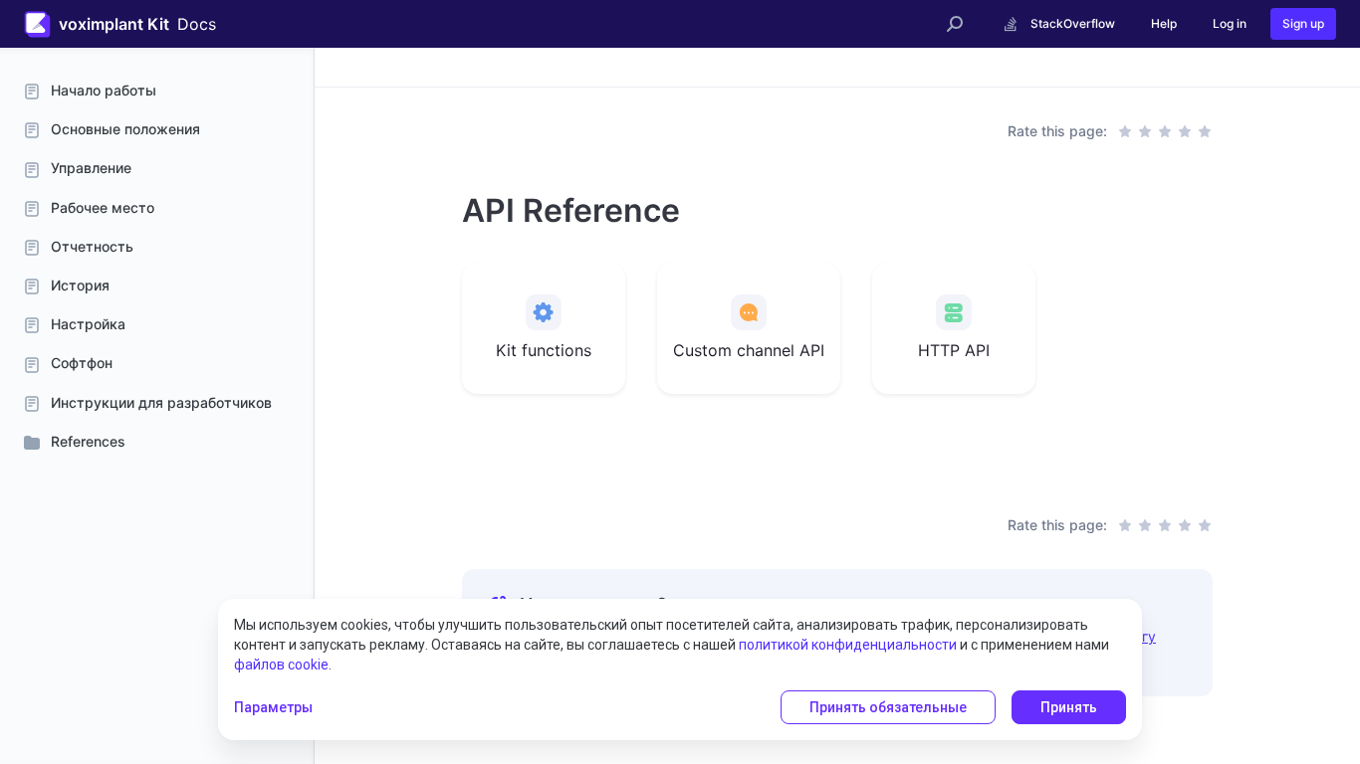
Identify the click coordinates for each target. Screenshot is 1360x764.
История (80, 285)
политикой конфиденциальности (848, 645)
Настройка (88, 323)
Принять (1068, 707)
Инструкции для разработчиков (161, 402)
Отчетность (92, 246)
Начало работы (103, 90)
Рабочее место (102, 207)
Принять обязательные (888, 707)
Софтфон (82, 362)
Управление (91, 167)
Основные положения (125, 128)
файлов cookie (281, 664)
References (88, 441)
